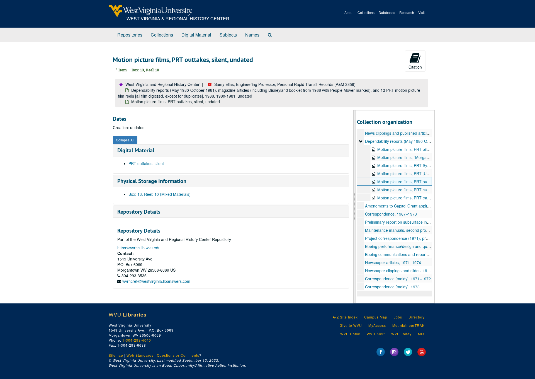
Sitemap (116, 355)
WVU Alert (376, 333)
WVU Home (350, 333)
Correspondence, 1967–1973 (391, 214)
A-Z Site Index (345, 317)
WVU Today (401, 333)
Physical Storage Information (151, 181)
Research (406, 12)
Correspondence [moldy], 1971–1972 (398, 278)
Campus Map (375, 317)
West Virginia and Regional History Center (162, 84)
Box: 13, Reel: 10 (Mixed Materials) (159, 194)
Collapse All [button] (125, 139)
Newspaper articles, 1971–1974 (393, 262)
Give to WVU (351, 325)
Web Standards (140, 355)
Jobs (398, 317)
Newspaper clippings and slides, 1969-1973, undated (412, 270)
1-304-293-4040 (136, 340)
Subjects (228, 35)
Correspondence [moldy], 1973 (392, 286)
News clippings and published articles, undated (406, 133)
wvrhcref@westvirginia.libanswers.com (156, 281)
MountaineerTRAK (408, 325)
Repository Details (138, 211)
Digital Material (196, 35)
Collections (366, 12)
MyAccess (377, 325)
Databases (387, 12)
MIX (421, 333)
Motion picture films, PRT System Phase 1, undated (422, 165)
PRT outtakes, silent (146, 163)
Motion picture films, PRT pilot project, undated (418, 149)
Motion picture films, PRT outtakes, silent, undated (421, 181)
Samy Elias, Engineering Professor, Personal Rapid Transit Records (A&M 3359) (285, 84)
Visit (421, 12)
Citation (415, 67)
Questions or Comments (178, 355)
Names (252, 35)
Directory (416, 317)
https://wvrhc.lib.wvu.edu (138, 247)
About (348, 12)
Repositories (129, 35)
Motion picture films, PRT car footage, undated (418, 189)
